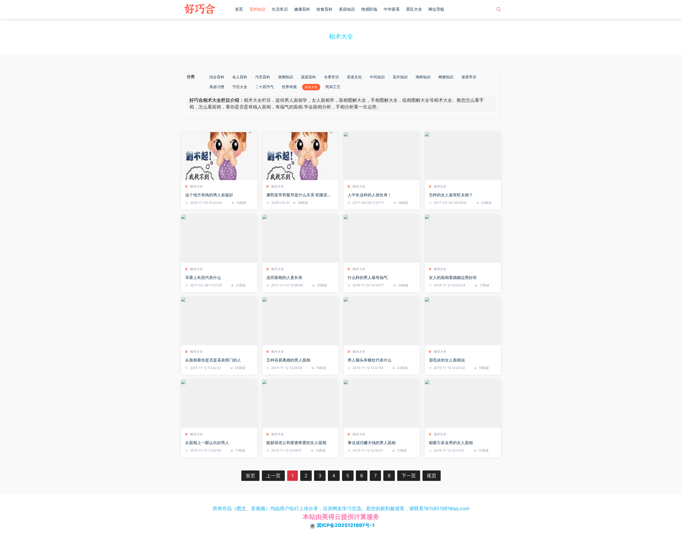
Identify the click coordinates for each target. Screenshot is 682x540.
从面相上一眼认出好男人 (207, 442)
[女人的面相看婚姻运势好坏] (463, 239)
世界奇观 (289, 86)
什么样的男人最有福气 (368, 277)
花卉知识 (400, 77)
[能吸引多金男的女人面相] (463, 404)
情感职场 (369, 9)
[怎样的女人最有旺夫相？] (463, 156)
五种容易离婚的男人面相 (288, 360)
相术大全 (311, 87)
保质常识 (468, 77)
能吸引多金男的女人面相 (451, 442)
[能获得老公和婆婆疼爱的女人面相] (300, 404)
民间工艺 (333, 86)
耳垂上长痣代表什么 (203, 277)
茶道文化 (354, 77)
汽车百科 (262, 77)
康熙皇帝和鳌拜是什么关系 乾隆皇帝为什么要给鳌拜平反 (298, 195)
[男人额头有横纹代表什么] (382, 321)
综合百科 (216, 77)
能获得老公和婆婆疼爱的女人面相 (296, 442)
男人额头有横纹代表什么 (370, 360)
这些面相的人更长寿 (284, 277)
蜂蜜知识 (446, 77)
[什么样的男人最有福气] (382, 239)
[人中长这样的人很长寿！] (382, 156)
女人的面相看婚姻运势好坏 (453, 277)
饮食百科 (324, 9)
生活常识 (280, 9)
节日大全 (239, 86)
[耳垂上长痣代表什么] (219, 239)
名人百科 (239, 77)
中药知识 (377, 77)
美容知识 (347, 9)
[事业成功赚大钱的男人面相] (382, 404)
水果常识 (331, 77)
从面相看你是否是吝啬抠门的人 (213, 360)
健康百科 (302, 9)
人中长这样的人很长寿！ (370, 194)
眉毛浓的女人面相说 (447, 360)
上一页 (273, 475)
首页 (239, 9)
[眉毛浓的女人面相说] (463, 321)
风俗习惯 (216, 86)
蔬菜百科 (308, 77)
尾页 (431, 475)
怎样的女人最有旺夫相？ (451, 194)
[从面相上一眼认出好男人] (219, 404)
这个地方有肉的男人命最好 (209, 194)
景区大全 (414, 9)
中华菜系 (392, 9)
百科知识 (257, 9)
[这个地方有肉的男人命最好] (219, 156)
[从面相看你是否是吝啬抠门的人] (219, 321)
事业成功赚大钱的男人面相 (372, 442)
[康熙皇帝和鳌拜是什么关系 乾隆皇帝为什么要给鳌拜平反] (300, 156)
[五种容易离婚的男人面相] (300, 321)
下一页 (408, 475)
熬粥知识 (285, 77)
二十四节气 (264, 86)
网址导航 (436, 9)
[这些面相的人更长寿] (300, 239)
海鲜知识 (423, 77)
